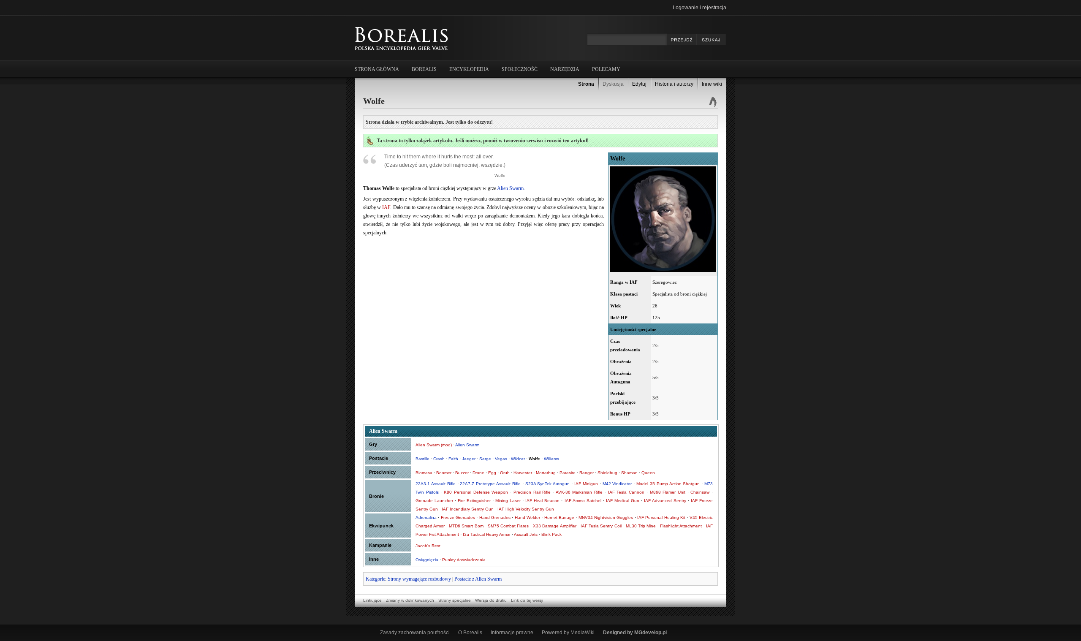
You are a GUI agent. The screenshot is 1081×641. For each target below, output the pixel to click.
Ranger (586, 472)
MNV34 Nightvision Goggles (606, 517)
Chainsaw (699, 492)
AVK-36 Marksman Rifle (579, 492)
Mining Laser (508, 500)
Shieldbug (607, 472)
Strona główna (377, 69)
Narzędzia (564, 69)
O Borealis (470, 633)
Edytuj (639, 84)
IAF (386, 207)
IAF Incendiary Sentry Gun (468, 509)
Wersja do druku (491, 600)
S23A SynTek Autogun (547, 483)
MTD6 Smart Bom (466, 526)
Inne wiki (712, 84)
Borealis (424, 69)
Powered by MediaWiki (568, 633)
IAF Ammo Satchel (583, 500)
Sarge (485, 458)
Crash (439, 458)
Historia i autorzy (674, 84)
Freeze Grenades (458, 517)
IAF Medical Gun (622, 500)
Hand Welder (527, 517)
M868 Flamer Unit (667, 492)
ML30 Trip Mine (641, 526)
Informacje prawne (512, 633)
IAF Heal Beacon (542, 500)
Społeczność (520, 69)
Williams (551, 458)
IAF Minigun (586, 483)
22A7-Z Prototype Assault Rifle (490, 483)
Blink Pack (551, 534)
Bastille (422, 458)
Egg (492, 472)
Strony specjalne (454, 600)
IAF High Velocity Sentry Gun (525, 509)
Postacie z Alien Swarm (478, 579)
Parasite (568, 472)
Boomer (443, 472)
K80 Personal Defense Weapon (476, 492)
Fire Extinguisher (474, 500)
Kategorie (375, 579)
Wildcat (518, 458)
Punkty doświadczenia (464, 559)
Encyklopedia (469, 69)
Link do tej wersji (527, 600)
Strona (586, 84)
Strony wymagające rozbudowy (419, 579)
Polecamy (606, 69)
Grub (505, 472)
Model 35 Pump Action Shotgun (668, 483)
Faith (453, 458)
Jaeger (468, 458)
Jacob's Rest (428, 545)
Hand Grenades (495, 517)
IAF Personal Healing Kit (661, 517)
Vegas (501, 458)
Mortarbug (546, 472)
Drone (478, 472)
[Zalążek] (370, 143)
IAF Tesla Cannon (626, 492)
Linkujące (372, 600)
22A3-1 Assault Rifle (436, 483)
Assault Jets (526, 534)
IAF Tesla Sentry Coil (601, 526)
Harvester (522, 472)
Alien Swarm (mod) (434, 445)
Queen (648, 472)
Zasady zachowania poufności (415, 633)
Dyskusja (613, 84)
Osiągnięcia (427, 559)
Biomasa (424, 472)
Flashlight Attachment (681, 526)
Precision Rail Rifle (532, 492)
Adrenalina (426, 517)
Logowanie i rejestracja (699, 8)
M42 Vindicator (617, 483)
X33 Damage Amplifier (554, 526)
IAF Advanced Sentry (665, 500)
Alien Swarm (510, 188)
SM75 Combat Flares (508, 526)
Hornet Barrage (559, 517)
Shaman (629, 472)
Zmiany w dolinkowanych (410, 600)
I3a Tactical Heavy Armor (487, 534)
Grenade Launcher (434, 500)
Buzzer (462, 472)
